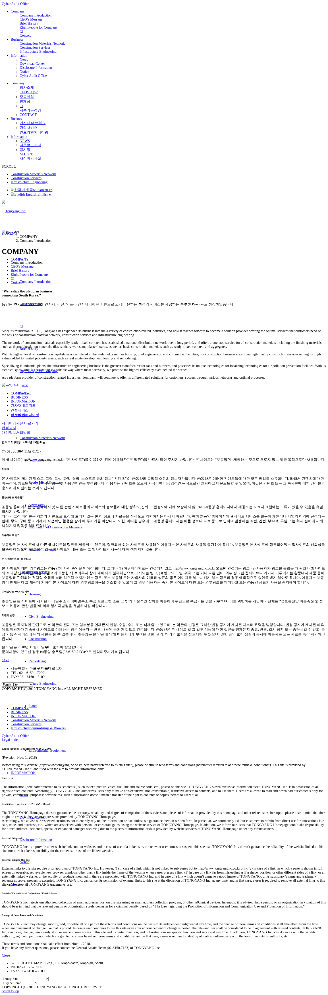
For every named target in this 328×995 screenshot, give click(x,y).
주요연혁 (27, 97)
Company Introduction (36, 15)
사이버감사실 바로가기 (20, 423)
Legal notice (10, 740)
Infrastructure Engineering (38, 51)
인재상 (25, 101)
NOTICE (26, 154)
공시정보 (27, 150)
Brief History (29, 23)
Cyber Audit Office (15, 4)
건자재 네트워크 (33, 123)
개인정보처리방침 (16, 432)
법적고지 (9, 428)
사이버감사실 (30, 158)
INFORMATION (23, 401)
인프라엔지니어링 (34, 132)
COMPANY (20, 393)
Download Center (32, 63)
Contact (25, 35)
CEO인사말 (29, 92)
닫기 (5, 660)
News (24, 59)
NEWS (25, 141)
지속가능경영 (30, 110)
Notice (24, 71)
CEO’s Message (31, 19)
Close (6, 955)
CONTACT (28, 115)
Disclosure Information (36, 67)
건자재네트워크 (23, 405)
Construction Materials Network (42, 43)
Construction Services (35, 47)
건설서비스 (28, 127)
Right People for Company (39, 27)
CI (21, 31)
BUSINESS (19, 397)
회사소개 (27, 87)
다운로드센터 (30, 145)
